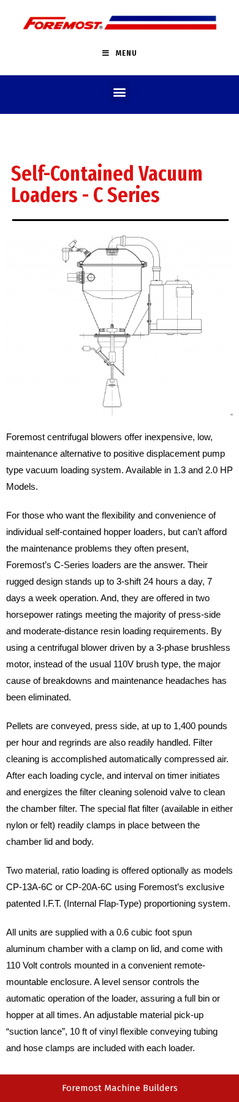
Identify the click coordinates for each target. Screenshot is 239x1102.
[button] (120, 91)
